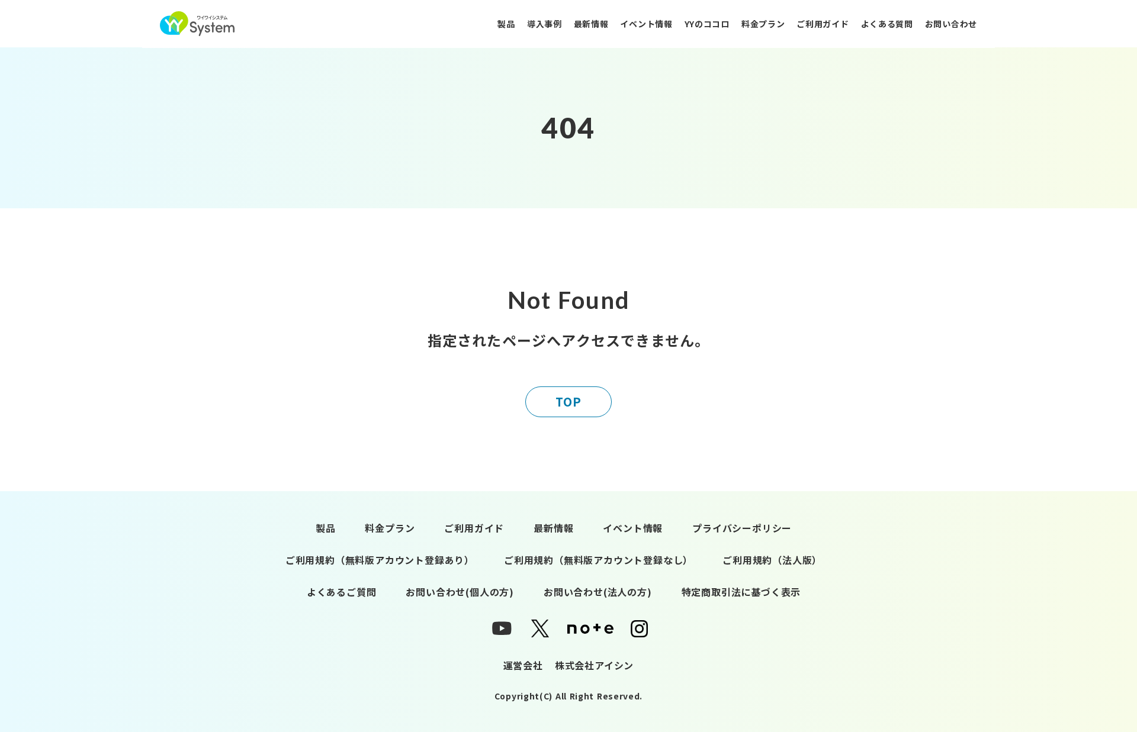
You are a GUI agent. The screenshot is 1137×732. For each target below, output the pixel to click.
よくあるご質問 (342, 592)
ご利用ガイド (822, 24)
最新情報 (591, 24)
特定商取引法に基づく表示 (741, 592)
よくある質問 (887, 24)
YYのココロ (707, 24)
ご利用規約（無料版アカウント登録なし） (598, 560)
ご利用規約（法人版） (772, 560)
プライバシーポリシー (742, 528)
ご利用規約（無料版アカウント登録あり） (379, 560)
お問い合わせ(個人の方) (460, 592)
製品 (506, 24)
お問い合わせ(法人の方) (598, 592)
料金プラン (763, 24)
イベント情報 (646, 24)
